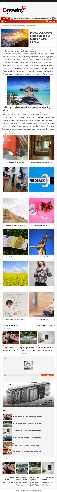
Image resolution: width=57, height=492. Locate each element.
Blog (31, 29)
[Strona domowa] (2, 21)
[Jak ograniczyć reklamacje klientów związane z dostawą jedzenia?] (7, 445)
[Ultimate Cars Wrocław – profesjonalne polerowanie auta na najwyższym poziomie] (11, 337)
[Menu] (5, 21)
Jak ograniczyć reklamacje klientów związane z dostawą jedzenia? (26, 445)
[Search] (45, 21)
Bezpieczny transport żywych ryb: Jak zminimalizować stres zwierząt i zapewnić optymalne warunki (34, 481)
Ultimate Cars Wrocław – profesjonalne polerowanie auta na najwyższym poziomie (10, 348)
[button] (5, 21)
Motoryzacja (18, 475)
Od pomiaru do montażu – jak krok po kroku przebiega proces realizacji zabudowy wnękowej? (46, 348)
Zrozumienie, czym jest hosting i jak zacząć (11, 324)
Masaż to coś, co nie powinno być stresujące (45, 324)
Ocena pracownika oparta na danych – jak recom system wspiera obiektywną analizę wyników (23, 404)
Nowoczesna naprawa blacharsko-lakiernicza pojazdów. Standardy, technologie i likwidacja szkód (21, 481)
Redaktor (28, 353)
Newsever (31, 490)
